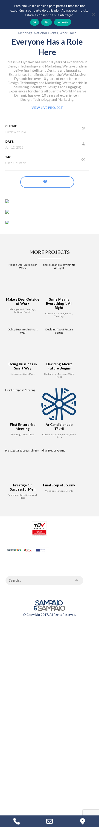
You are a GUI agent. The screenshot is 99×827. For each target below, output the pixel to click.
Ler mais (62, 22)
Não (47, 22)
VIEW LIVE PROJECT (47, 108)
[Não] (93, 14)
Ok (34, 22)
